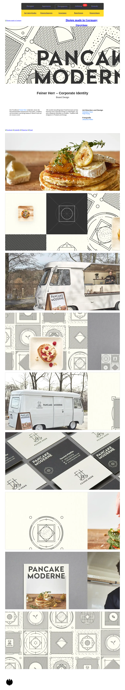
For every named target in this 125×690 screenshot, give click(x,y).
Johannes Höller (87, 119)
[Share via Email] (30, 130)
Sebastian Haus (87, 112)
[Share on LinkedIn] (16, 130)
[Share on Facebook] (8, 130)
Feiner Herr (23, 110)
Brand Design (62, 97)
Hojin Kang (86, 113)
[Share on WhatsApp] (23, 130)
